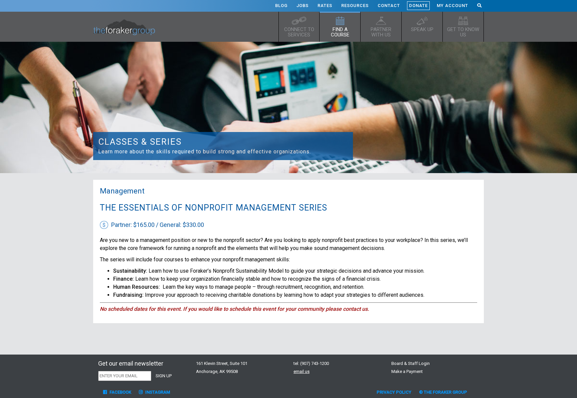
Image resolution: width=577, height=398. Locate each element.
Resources (355, 5)
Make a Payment (407, 371)
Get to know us (463, 32)
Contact (389, 5)
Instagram (157, 392)
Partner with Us (381, 32)
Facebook (120, 392)
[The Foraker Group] (126, 26)
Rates (325, 5)
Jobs (303, 5)
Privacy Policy (394, 392)
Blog (281, 5)
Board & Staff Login (410, 363)
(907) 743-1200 (314, 363)
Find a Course (340, 32)
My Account (452, 5)
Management (122, 191)
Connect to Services (299, 32)
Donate (418, 5)
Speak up (422, 29)
